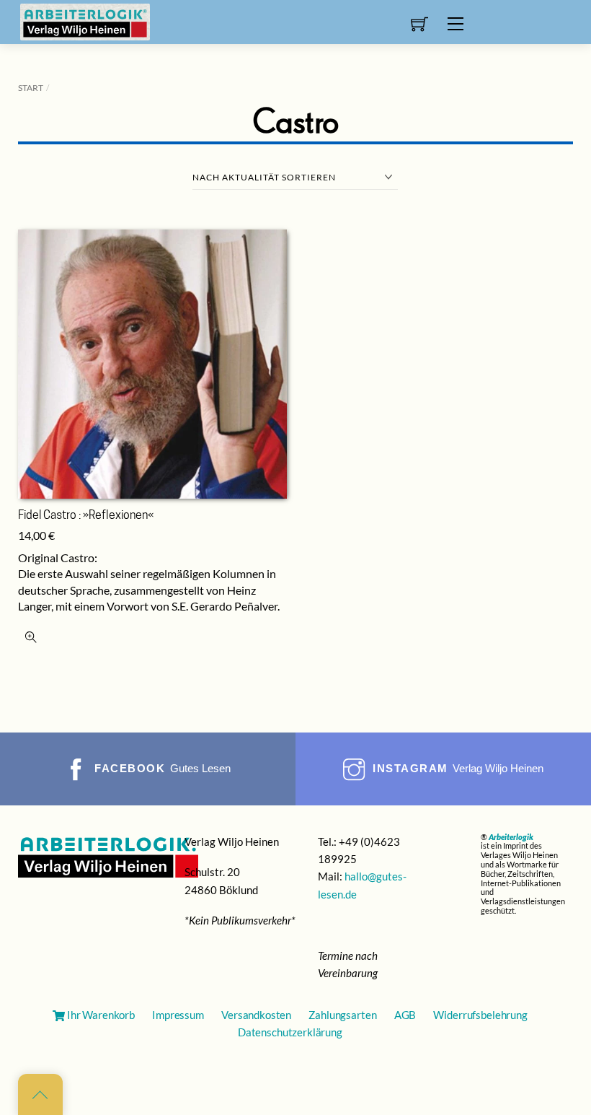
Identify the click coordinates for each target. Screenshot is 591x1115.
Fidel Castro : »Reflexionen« (86, 516)
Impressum (178, 1014)
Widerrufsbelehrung (480, 1014)
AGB (405, 1014)
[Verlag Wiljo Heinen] (85, 20)
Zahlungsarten (342, 1014)
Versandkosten (256, 1014)
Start (30, 87)
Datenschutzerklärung (290, 1032)
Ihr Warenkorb (100, 1014)
